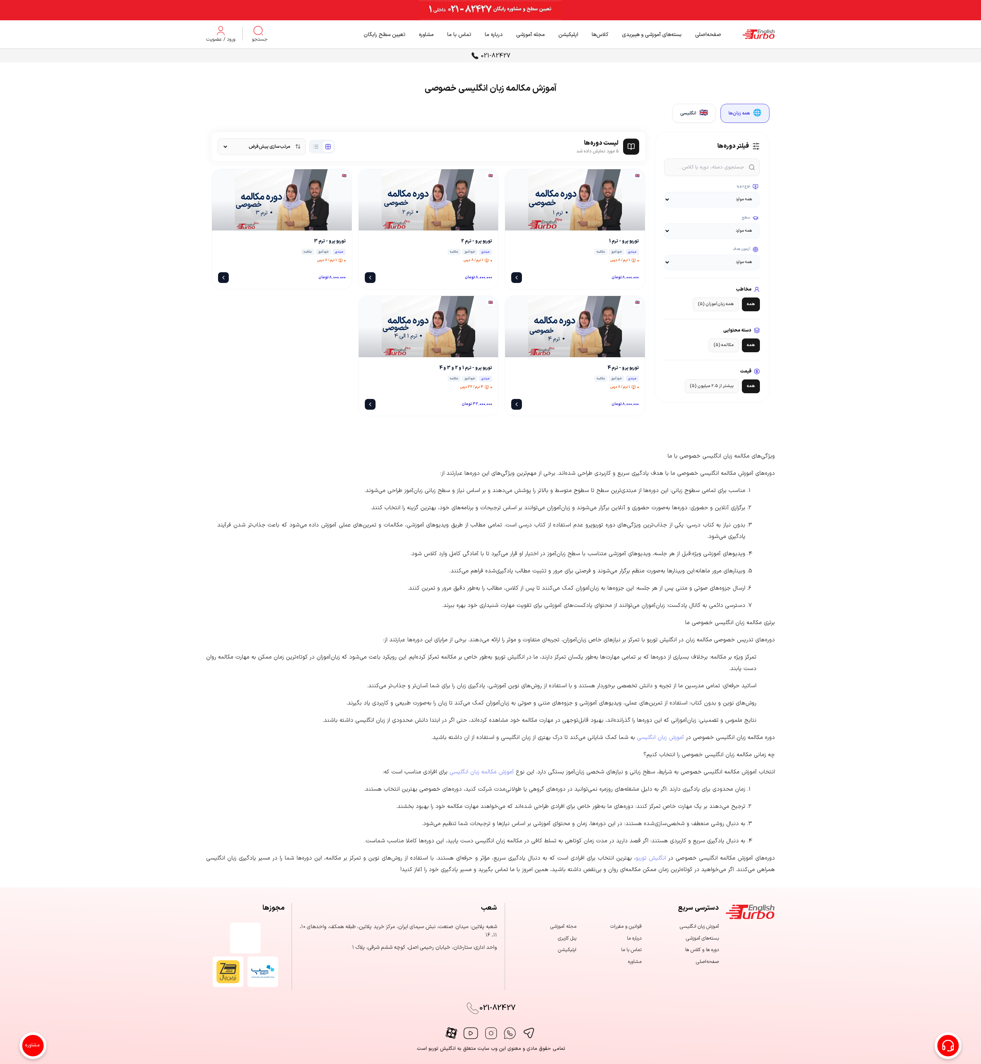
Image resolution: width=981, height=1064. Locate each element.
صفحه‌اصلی (708, 35)
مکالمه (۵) (724, 345)
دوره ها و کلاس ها (702, 950)
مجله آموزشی (530, 35)
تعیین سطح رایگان (384, 35)
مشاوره (426, 35)
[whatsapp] (510, 1033)
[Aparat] (451, 1033)
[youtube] (471, 1033)
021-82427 (495, 55)
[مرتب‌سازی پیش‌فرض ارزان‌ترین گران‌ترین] (262, 146)
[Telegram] (528, 1033)
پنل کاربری (567, 938)
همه (751, 304)
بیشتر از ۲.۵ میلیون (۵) (712, 386)
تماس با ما (459, 35)
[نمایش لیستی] (315, 146)
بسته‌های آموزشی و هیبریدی (652, 35)
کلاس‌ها (600, 35)
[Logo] (748, 34)
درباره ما (494, 35)
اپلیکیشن (568, 35)
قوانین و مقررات (625, 926)
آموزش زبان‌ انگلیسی (699, 926)
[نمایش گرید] (328, 146)
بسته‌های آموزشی (702, 938)
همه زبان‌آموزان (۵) (716, 304)
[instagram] (491, 1033)
